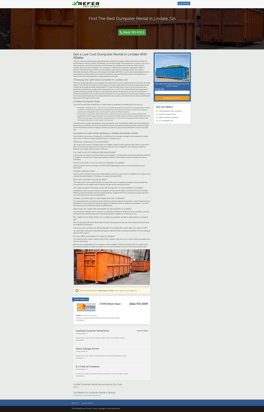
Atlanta (75, 395)
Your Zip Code (160, 89)
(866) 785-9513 (133, 32)
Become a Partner (87, 403)
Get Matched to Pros (171, 98)
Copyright (101, 408)
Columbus (89, 395)
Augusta (82, 395)
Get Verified (185, 3)
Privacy (89, 408)
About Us (75, 403)
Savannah (97, 395)
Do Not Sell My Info (113, 408)
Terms (95, 408)
